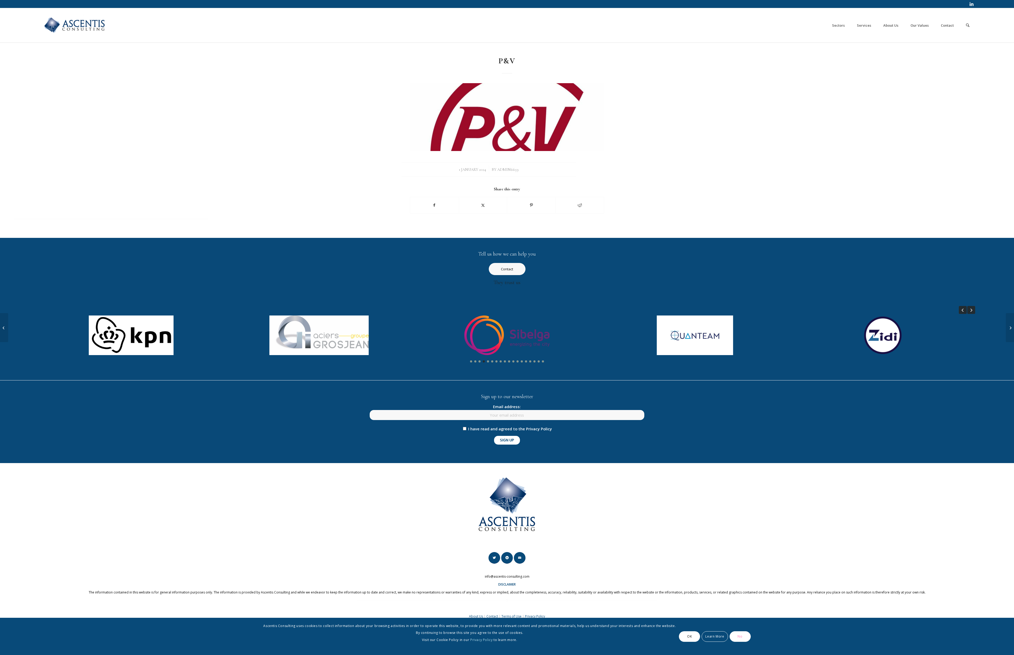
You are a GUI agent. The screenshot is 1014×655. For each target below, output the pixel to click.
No (740, 636)
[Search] (968, 25)
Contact (492, 616)
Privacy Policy (535, 616)
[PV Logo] (507, 117)
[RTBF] (1010, 327)
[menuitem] (838, 25)
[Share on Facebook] (434, 205)
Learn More (714, 636)
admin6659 (508, 169)
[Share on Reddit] (580, 205)
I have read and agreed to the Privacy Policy (510, 428)
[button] (963, 310)
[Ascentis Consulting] (75, 25)
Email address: (507, 406)
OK (689, 636)
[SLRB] (4, 327)
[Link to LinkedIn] (971, 4)
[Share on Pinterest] (531, 205)
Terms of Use (511, 616)
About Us (476, 616)
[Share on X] (483, 205)
